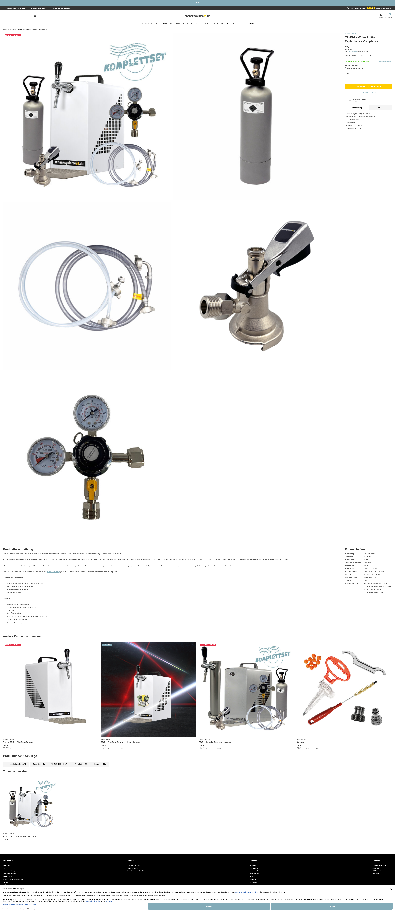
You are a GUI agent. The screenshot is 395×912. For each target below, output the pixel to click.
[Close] (217, 422)
